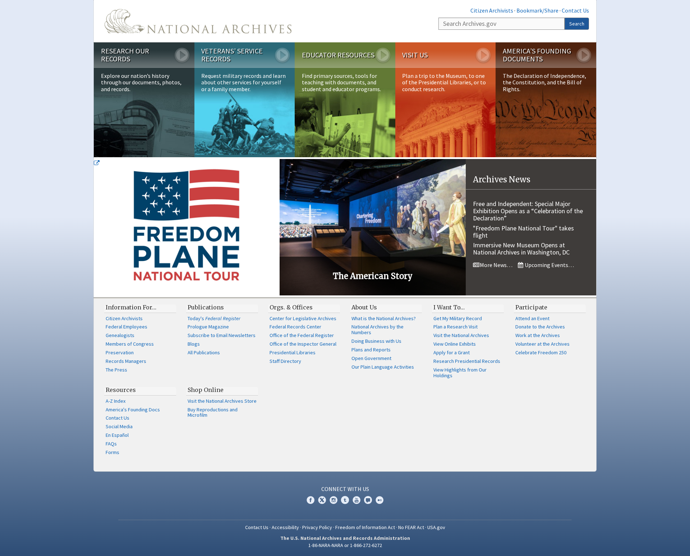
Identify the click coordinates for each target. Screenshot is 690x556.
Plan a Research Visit (455, 326)
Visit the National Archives (461, 335)
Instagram (333, 500)
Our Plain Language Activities (382, 367)
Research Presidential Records (466, 361)
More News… (495, 264)
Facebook (310, 500)
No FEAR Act (411, 527)
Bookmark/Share (537, 10)
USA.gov (436, 527)
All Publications (204, 352)
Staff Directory (285, 361)
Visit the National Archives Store (222, 401)
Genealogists (120, 335)
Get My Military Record (457, 318)
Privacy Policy (317, 527)
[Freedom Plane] (187, 227)
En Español (117, 435)
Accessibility (285, 527)
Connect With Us (345, 488)
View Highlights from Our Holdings (460, 372)
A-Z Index (115, 401)
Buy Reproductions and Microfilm (213, 412)
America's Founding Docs (133, 409)
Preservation (120, 352)
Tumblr (345, 500)
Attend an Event (532, 318)
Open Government (371, 358)
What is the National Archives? (383, 318)
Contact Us (575, 10)
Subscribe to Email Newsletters (222, 335)
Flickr (379, 500)
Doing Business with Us (376, 341)
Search (576, 23)
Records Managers (126, 361)
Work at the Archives (537, 335)
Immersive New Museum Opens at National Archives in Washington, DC (521, 248)
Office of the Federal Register (302, 335)
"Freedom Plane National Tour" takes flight (523, 231)
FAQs (111, 443)
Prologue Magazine (208, 326)
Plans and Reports (371, 349)
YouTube (356, 500)
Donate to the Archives (540, 326)
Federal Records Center (295, 326)
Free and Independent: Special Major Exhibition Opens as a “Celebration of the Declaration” (528, 211)
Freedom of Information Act (365, 527)
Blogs (194, 344)
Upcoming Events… (549, 264)
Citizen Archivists (491, 10)
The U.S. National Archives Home (198, 21)
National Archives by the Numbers (377, 329)
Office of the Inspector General (303, 344)
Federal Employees (126, 326)
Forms (112, 452)
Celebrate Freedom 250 (540, 352)
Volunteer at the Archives (542, 344)
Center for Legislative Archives (303, 318)
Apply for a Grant (451, 352)
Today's (214, 318)
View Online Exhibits (454, 344)
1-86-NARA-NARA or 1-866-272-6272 (345, 545)
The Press (116, 369)
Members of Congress (130, 344)
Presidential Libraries (293, 352)
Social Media (119, 426)
